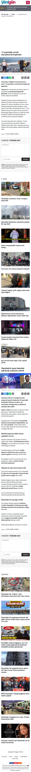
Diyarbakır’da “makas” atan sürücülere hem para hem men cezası (17, 8)
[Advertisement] (15, 34)
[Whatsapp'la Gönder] (10, 78)
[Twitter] (5, 78)
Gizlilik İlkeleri (23, 756)
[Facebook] (2, 78)
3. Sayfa (13, 14)
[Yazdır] (13, 78)
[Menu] (27, 2)
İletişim (16, 756)
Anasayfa (6, 14)
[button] (22, 78)
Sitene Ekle (15, 758)
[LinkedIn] (7, 78)
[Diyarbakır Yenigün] (8, 2)
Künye (10, 756)
